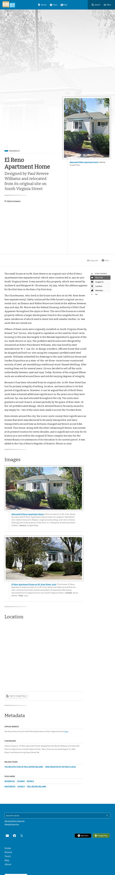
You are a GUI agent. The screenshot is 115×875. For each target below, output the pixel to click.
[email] (7, 835)
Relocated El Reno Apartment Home (84, 162)
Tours (55, 5)
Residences (14, 151)
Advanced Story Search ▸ (14, 821)
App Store (84, 835)
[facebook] (14, 835)
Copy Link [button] (94, 260)
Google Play (102, 835)
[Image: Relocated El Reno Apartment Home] (87, 128)
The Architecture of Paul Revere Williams (23, 767)
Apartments (9, 786)
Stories (43, 5)
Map (65, 5)
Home (7, 848)
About (7, 864)
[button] (96, 5)
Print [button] (107, 260)
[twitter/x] (21, 835)
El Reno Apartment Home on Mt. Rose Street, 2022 (33, 584)
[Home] (9, 5)
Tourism (21, 781)
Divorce (30, 781)
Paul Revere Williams (36, 786)
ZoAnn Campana (13, 201)
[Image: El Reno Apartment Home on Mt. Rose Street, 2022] (43, 558)
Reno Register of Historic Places (60, 767)
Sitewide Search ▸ (11, 824)
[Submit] (107, 815)
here (66, 731)
